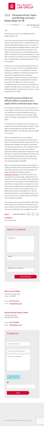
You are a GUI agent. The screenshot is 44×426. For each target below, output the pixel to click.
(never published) (16, 268)
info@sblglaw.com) (15, 303)
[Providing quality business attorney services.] (22, 9)
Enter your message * (15, 356)
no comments (35, 27)
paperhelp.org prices (11, 174)
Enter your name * (14, 344)
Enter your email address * (16, 351)
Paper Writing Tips (33, 25)
